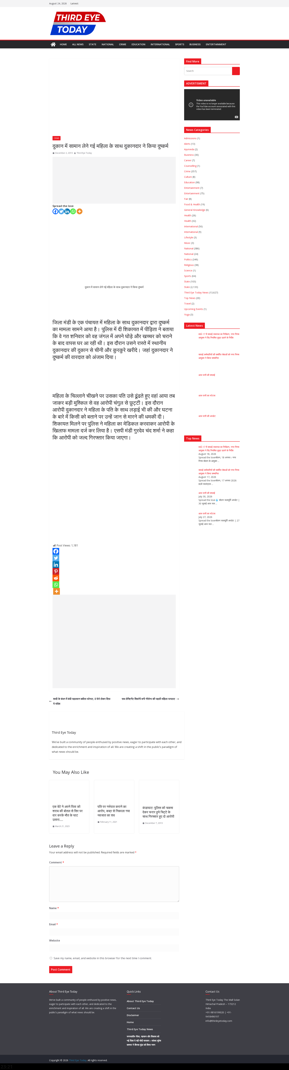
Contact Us (133, 1008)
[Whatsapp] (73, 211)
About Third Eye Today (140, 1001)
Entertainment (216, 44)
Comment (56, 862)
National (108, 44)
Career (187, 160)
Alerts (187, 143)
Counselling (190, 165)
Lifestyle (188, 237)
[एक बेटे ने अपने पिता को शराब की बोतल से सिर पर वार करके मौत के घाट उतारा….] (69, 782)
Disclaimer (133, 1015)
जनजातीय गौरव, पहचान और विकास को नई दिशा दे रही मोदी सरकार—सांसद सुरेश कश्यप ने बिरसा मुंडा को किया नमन (144, 1040)
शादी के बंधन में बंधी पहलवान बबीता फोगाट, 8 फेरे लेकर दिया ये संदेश (81, 701)
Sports (179, 44)
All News (77, 44)
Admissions (190, 138)
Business (195, 44)
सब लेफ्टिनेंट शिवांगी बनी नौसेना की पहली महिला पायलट (148, 699)
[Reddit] (56, 578)
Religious (189, 265)
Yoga (187, 314)
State (92, 44)
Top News (189, 298)
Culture (188, 176)
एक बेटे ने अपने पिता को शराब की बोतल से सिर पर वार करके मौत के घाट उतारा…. (68, 813)
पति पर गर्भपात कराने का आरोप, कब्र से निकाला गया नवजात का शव (114, 810)
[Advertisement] (114, 180)
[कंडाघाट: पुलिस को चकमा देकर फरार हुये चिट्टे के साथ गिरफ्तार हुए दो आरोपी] (159, 782)
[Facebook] (55, 211)
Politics (188, 259)
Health (187, 215)
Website (54, 940)
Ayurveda (189, 149)
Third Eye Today (84, 153)
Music (187, 243)
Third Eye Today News (196, 292)
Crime (122, 44)
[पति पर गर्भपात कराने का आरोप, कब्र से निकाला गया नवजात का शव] (114, 782)
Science (188, 270)
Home (63, 44)
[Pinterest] (56, 571)
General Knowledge (194, 209)
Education (138, 44)
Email (53, 924)
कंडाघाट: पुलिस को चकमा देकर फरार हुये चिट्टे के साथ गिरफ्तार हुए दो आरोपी (158, 812)
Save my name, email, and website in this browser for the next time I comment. (103, 958)
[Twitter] (61, 211)
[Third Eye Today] (53, 44)
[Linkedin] (67, 211)
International (160, 44)
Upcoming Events (193, 309)
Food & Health (192, 204)
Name (54, 908)
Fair (186, 198)
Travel (187, 303)
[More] (79, 211)
